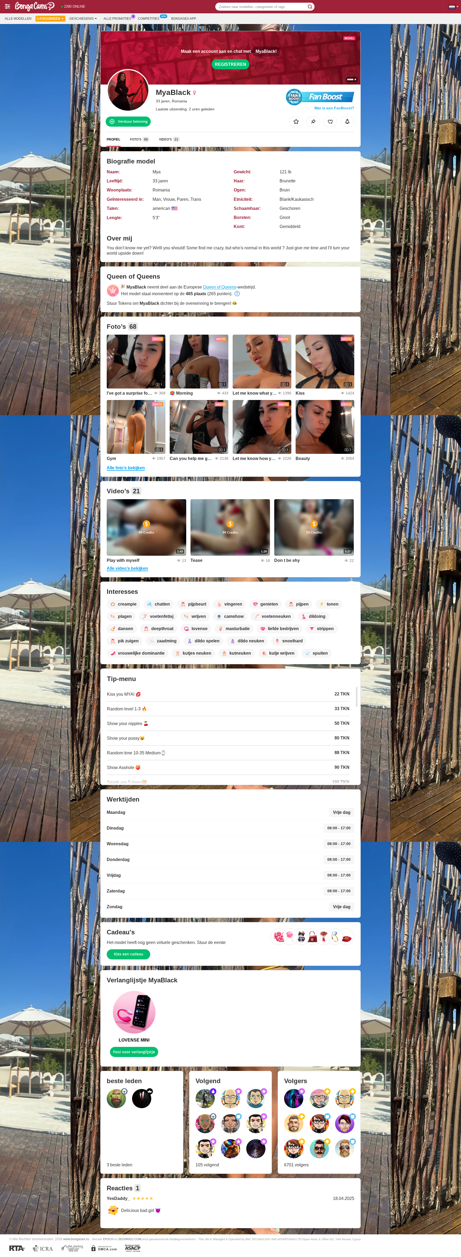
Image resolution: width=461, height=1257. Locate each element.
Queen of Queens (219, 287)
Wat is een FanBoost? (334, 108)
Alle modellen (18, 19)
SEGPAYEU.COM (129, 1239)
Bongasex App (183, 19)
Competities (148, 19)
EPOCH (108, 1239)
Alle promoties (117, 19)
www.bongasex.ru (76, 1239)
